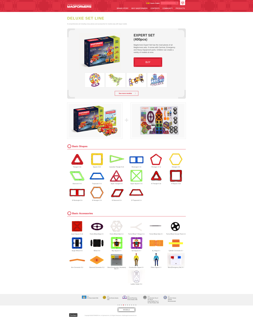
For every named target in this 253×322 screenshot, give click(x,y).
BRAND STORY (122, 8)
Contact (73, 315)
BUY (147, 62)
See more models (125, 93)
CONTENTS (155, 8)
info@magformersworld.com (129, 315)
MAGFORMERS (79, 6)
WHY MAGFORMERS (139, 8)
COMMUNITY (167, 8)
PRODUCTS (180, 8)
